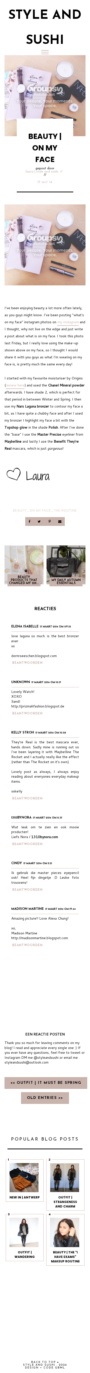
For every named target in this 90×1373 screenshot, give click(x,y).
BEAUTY (19, 510)
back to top (44, 1362)
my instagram (68, 322)
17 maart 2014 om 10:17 (46, 682)
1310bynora (21, 817)
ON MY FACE (40, 510)
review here (15, 385)
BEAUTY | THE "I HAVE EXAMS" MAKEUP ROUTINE (65, 1256)
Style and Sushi (39, 1365)
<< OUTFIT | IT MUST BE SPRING (46, 1083)
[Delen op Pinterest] (50, 521)
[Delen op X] (39, 521)
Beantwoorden (27, 663)
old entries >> (45, 1098)
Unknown (20, 682)
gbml (60, 1367)
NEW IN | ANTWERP (25, 1197)
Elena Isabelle (24, 626)
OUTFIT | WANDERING (24, 1254)
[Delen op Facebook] (29, 521)
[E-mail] (60, 521)
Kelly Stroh (22, 732)
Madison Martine (27, 909)
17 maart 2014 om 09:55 (55, 626)
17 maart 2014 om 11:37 (47, 818)
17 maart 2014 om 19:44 (60, 909)
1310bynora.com (44, 836)
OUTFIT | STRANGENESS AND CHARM (65, 1201)
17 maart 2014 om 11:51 (38, 863)
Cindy (16, 863)
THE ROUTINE (65, 510)
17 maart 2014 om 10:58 (51, 733)
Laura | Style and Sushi (42, 171)
